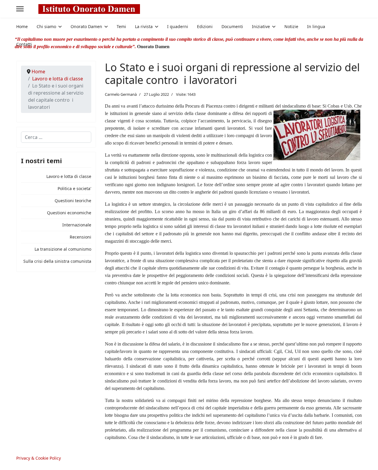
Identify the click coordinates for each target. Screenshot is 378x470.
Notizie (291, 26)
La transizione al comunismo (63, 249)
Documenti (232, 26)
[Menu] (20, 9)
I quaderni (177, 26)
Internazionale (76, 225)
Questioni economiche (69, 212)
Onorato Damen (86, 26)
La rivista (144, 26)
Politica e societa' (74, 188)
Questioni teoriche (73, 200)
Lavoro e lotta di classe (68, 176)
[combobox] (56, 137)
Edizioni (205, 26)
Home (22, 26)
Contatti (24, 44)
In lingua (316, 26)
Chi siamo (46, 26)
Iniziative (261, 26)
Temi (121, 26)
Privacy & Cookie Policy (38, 458)
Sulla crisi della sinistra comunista (57, 261)
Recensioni (80, 237)
